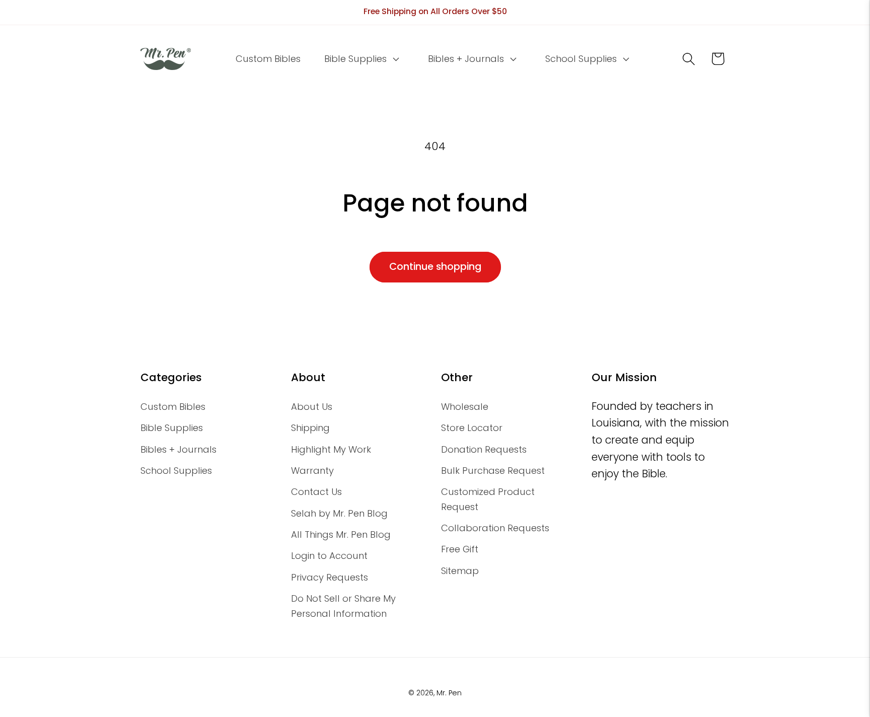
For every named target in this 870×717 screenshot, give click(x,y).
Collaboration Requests (495, 528)
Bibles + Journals (178, 449)
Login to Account (329, 555)
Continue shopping (435, 266)
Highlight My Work (331, 449)
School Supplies (176, 470)
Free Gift (459, 549)
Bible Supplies (171, 427)
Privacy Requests (329, 577)
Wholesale (464, 406)
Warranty (312, 470)
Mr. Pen (449, 693)
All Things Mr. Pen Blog (341, 534)
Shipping (310, 427)
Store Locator (471, 427)
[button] (361, 59)
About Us (311, 406)
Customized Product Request (488, 499)
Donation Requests (484, 449)
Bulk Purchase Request (493, 470)
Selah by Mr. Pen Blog (339, 513)
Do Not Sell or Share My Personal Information (343, 605)
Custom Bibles (172, 406)
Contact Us (316, 491)
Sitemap (460, 570)
